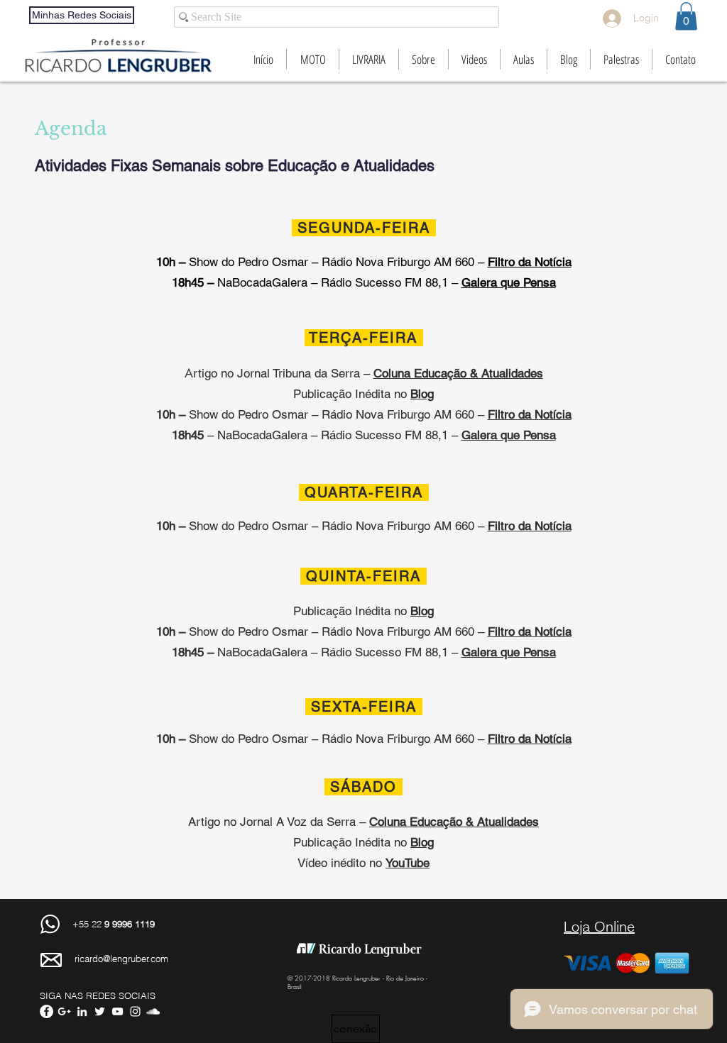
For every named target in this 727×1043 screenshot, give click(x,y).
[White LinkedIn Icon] (82, 1011)
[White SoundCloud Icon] (153, 1011)
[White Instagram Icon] (135, 1011)
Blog (422, 842)
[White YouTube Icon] (117, 1011)
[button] (686, 16)
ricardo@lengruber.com (121, 958)
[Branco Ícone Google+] (64, 1011)
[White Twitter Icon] (99, 1011)
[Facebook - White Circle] (46, 1011)
